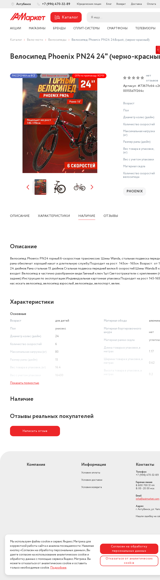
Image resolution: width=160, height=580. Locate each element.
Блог (108, 4)
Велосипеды (57, 39)
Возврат (121, 4)
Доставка (136, 4)
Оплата (151, 4)
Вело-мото (35, 39)
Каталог (16, 39)
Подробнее (58, 568)
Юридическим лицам (89, 4)
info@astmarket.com (147, 499)
